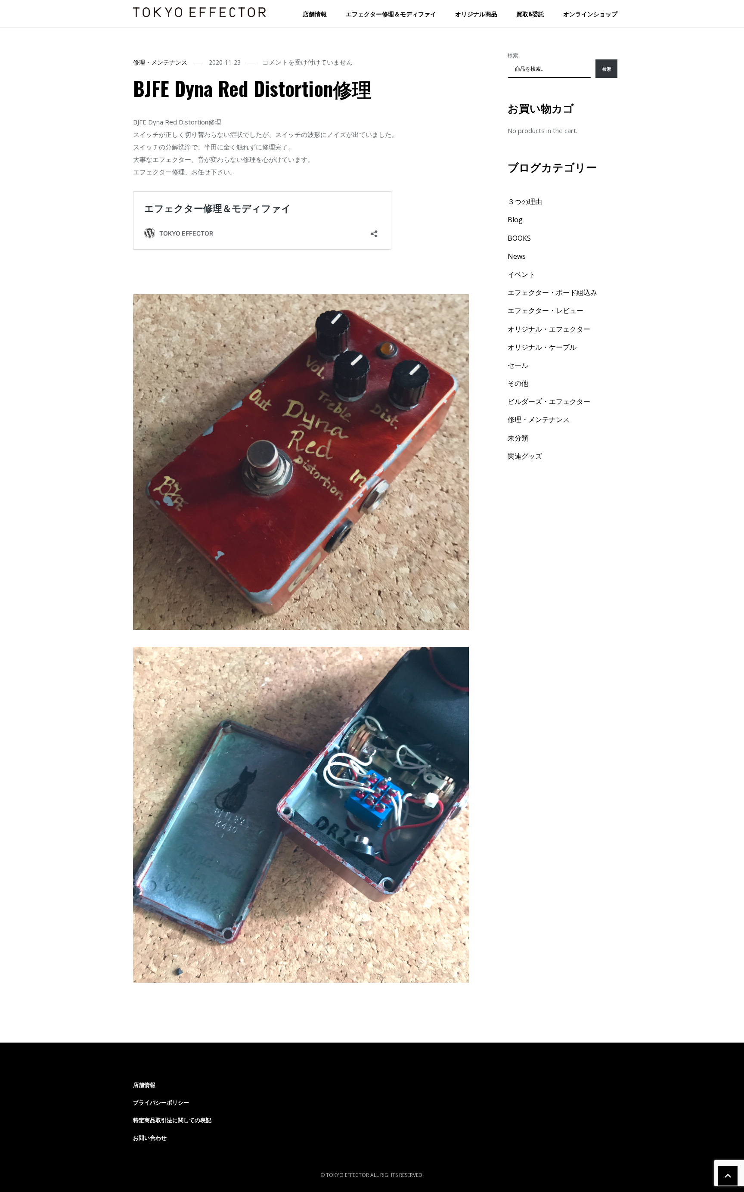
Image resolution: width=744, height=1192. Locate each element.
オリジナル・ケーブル (542, 347)
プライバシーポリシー (161, 1102)
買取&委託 (530, 13)
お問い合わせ (150, 1138)
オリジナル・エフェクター (549, 329)
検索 (513, 55)
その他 (518, 383)
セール (518, 365)
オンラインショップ (590, 13)
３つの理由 (525, 201)
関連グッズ (525, 456)
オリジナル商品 (476, 13)
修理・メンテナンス (160, 62)
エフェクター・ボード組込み (552, 292)
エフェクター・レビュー (545, 310)
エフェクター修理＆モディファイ (391, 13)
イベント (521, 274)
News (517, 256)
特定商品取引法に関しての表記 (172, 1120)
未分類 (518, 438)
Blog (515, 219)
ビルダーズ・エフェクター (549, 401)
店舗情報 (315, 13)
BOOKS (519, 238)
